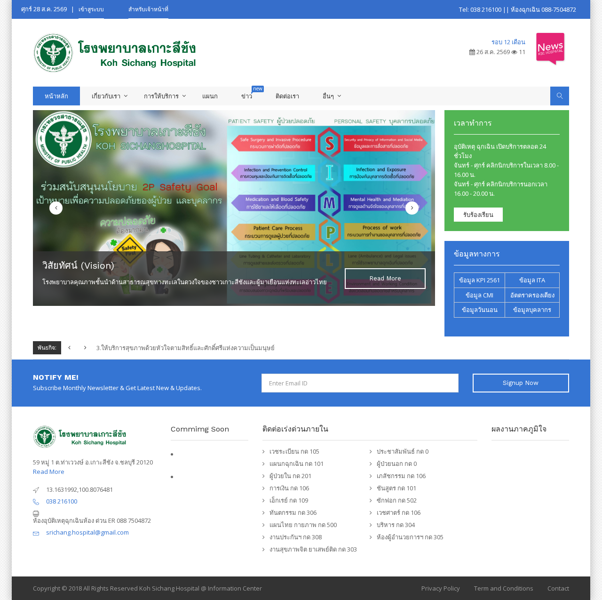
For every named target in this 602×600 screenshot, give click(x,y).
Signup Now (521, 382)
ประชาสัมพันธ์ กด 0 (402, 451)
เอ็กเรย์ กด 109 (288, 500)
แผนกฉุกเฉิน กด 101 (296, 463)
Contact (558, 588)
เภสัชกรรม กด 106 (401, 476)
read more (385, 278)
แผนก (210, 96)
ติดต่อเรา (287, 96)
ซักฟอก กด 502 (397, 500)
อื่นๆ (328, 96)
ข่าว (246, 96)
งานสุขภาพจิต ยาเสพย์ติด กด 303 (313, 549)
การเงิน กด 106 (289, 488)
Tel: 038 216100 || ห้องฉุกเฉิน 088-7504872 (517, 9)
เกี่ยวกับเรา (106, 96)
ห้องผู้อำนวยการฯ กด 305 (410, 537)
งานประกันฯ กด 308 (295, 537)
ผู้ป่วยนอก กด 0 (397, 463)
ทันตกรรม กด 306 (293, 512)
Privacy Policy (440, 588)
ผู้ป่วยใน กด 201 (290, 476)
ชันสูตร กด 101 (396, 488)
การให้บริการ (161, 96)
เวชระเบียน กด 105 (294, 451)
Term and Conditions (503, 588)
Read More (48, 471)
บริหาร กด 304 (396, 524)
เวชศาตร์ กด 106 (398, 512)
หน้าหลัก (56, 96)
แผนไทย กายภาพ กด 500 (303, 524)
